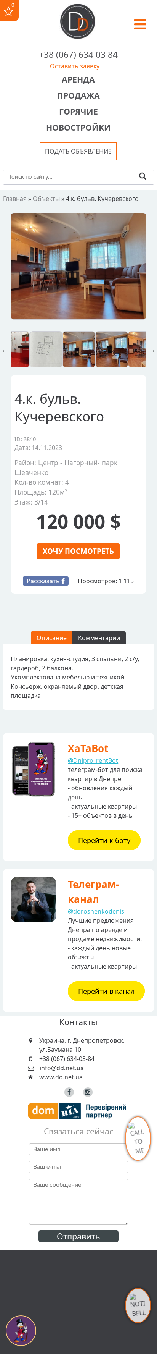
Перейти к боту (104, 840)
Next (152, 349)
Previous (5, 349)
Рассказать (44, 581)
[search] (142, 177)
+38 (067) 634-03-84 (67, 1059)
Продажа (78, 95)
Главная (15, 198)
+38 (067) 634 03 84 (78, 54)
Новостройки (78, 127)
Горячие (78, 111)
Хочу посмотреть (78, 551)
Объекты (46, 198)
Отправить (78, 1236)
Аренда (78, 79)
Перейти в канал (106, 991)
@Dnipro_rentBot (93, 760)
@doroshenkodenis (96, 911)
